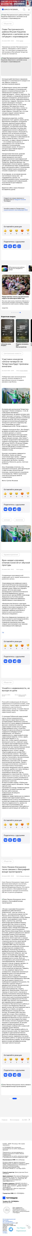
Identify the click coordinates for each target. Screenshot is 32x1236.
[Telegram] (14, 246)
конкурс (7, 518)
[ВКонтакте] (5, 246)
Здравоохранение (11, 553)
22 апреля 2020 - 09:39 (6, 694)
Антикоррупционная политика (9, 1218)
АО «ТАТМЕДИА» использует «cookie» (9, 1220)
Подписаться (21, 1231)
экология (19, 518)
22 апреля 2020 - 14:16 (8, 40)
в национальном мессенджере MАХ (16, 209)
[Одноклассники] (10, 246)
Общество (8, 24)
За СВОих (25, 1118)
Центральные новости (12, 352)
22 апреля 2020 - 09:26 (8, 874)
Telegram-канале (20, 199)
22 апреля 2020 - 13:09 (8, 369)
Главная (4, 1118)
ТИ (3, 631)
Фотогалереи (14, 1118)
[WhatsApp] (19, 246)
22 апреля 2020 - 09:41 (8, 567)
